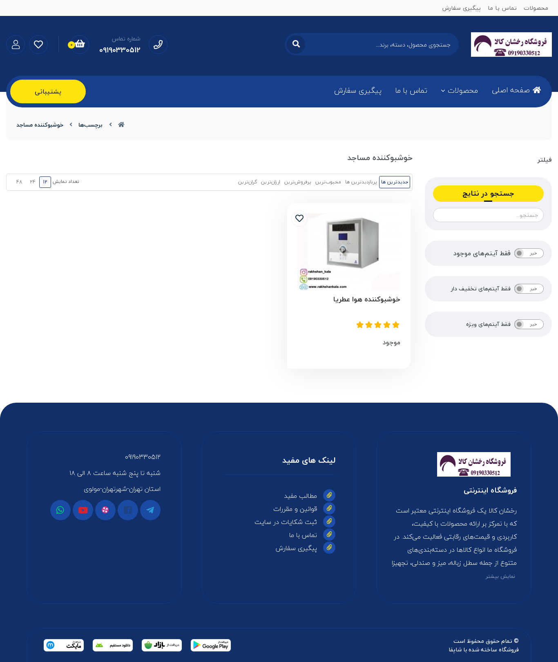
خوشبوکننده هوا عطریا (366, 299)
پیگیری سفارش (358, 90)
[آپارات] (105, 510)
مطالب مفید (300, 496)
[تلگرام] (150, 510)
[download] (112, 645)
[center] (296, 44)
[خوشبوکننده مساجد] (454, 464)
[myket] (63, 645)
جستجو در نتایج (488, 193)
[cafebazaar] (161, 645)
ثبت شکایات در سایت (285, 522)
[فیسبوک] (128, 510)
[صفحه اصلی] (121, 125)
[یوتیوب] (83, 510)
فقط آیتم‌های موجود (482, 253)
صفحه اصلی (511, 90)
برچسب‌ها (90, 125)
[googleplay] (210, 645)
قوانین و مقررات (295, 509)
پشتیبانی (48, 91)
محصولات (463, 90)
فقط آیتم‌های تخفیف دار (481, 288)
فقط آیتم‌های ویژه (488, 324)
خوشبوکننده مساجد (39, 125)
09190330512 (143, 457)
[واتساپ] (60, 510)
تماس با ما (411, 90)
